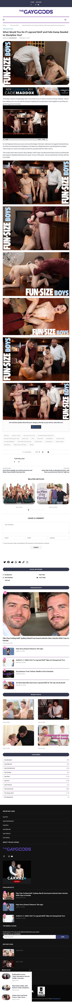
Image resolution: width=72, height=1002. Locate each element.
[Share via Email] (48, 452)
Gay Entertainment (36, 768)
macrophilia (49, 441)
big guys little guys (29, 435)
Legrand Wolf (38, 441)
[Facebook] (30, 4)
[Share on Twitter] (40, 452)
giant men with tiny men (24, 441)
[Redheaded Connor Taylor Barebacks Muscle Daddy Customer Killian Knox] (6, 976)
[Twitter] (33, 4)
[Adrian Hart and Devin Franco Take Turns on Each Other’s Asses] (6, 997)
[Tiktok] (41, 4)
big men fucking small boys (46, 435)
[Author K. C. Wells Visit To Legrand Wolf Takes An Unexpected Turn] (8, 663)
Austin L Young (16, 435)
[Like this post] (36, 452)
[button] (5, 496)
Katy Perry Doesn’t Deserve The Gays (29, 649)
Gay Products (36, 785)
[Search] (68, 19)
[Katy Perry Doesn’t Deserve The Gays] (8, 651)
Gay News (36, 776)
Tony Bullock (13, 38)
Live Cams (38, 2)
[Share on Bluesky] (46, 452)
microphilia (7, 444)
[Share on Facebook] (38, 452)
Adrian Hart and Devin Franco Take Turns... (19, 996)
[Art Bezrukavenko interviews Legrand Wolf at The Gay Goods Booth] (8, 685)
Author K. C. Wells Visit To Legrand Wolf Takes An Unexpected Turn (40, 660)
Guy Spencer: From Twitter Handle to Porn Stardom (34, 671)
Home (4, 25)
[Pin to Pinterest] (42, 452)
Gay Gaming (36, 772)
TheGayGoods (56, 999)
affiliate (6, 435)
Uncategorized (36, 797)
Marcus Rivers (59, 441)
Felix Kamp (40, 438)
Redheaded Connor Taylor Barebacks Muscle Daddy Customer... (21, 976)
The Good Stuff (14, 25)
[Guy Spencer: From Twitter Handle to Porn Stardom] (8, 674)
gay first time (60, 438)
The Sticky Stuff (36, 793)
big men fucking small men (11, 438)
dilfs (32, 438)
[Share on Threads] (44, 452)
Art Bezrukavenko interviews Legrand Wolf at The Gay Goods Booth (40, 683)
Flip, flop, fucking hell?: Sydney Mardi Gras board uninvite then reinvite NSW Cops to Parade (36, 639)
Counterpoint (36, 760)
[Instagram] (35, 4)
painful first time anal (20, 444)
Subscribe (37, 427)
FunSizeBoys (49, 438)
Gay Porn (36, 781)
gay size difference (9, 441)
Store (32, 2)
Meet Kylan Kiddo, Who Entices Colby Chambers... (21, 986)
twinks (31, 444)
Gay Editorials (36, 764)
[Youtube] (38, 4)
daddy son (25, 438)
